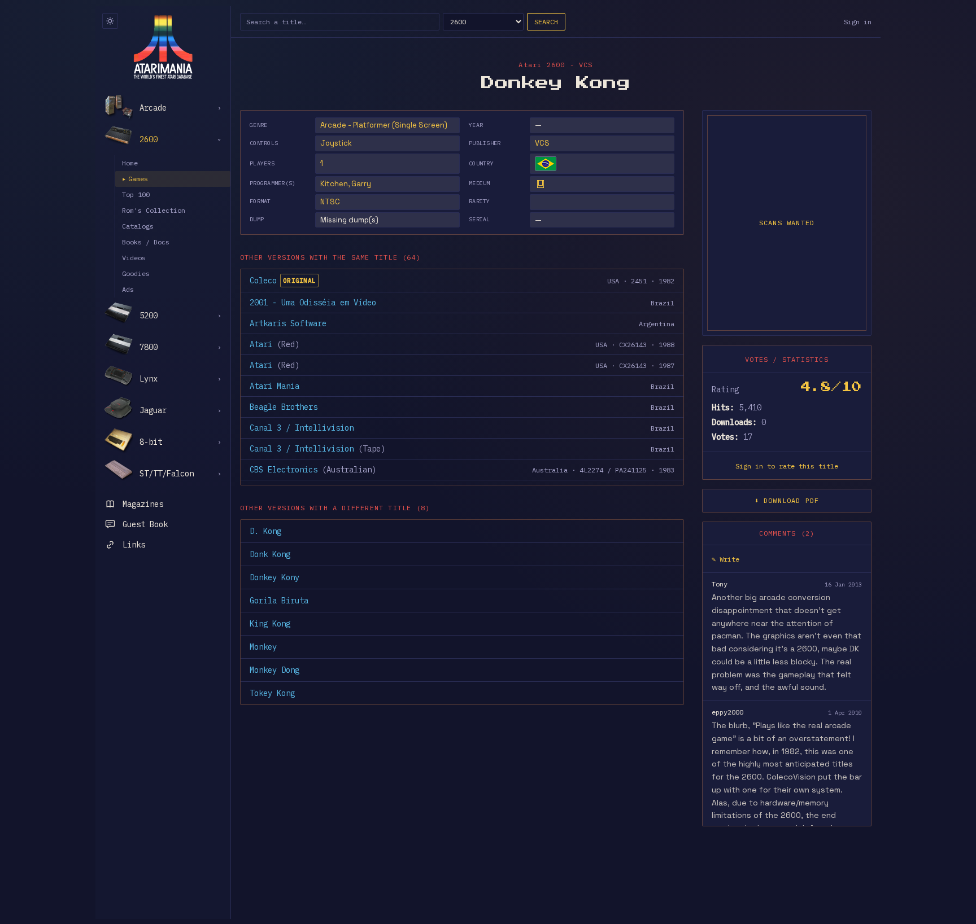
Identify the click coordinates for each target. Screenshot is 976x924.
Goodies (136, 273)
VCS (542, 143)
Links (134, 545)
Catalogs (138, 226)
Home (130, 163)
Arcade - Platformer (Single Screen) (383, 125)
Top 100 (136, 194)
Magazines (143, 504)
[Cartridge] (540, 184)
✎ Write (725, 559)
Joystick (336, 143)
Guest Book (145, 524)
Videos (134, 257)
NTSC (330, 202)
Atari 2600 (541, 64)
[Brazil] (545, 163)
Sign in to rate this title (786, 466)
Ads (128, 289)
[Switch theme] (110, 21)
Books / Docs (145, 242)
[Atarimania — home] (163, 47)
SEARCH (546, 21)
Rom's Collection (153, 210)
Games (135, 178)
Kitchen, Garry (345, 184)
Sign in (858, 21)
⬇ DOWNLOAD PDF (787, 500)
